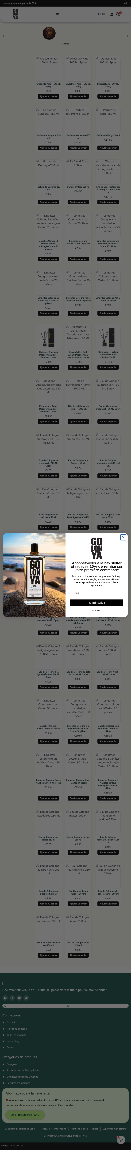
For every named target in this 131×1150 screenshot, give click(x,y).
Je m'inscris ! (97, 602)
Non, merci (96, 611)
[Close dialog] (123, 537)
